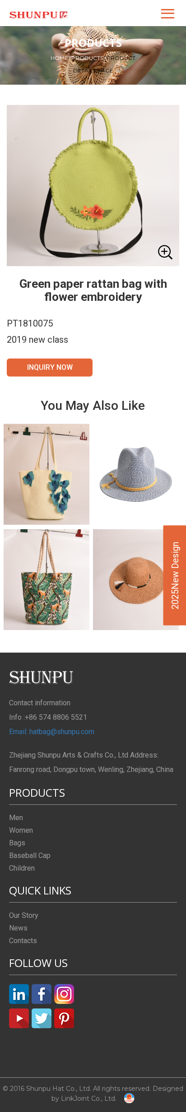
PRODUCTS (89, 57)
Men (16, 817)
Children (22, 868)
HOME (61, 57)
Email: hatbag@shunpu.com (51, 731)
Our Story (23, 915)
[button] (168, 13)
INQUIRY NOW (50, 367)
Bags (17, 843)
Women (21, 830)
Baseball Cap (30, 855)
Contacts (23, 940)
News (18, 928)
